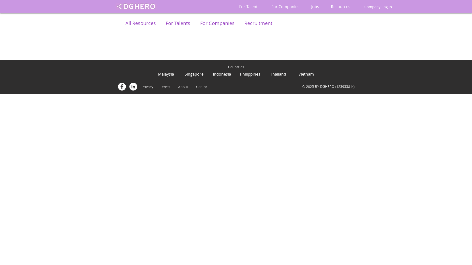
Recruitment (258, 23)
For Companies (217, 23)
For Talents (178, 23)
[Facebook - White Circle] (122, 87)
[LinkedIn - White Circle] (133, 87)
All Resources (140, 23)
